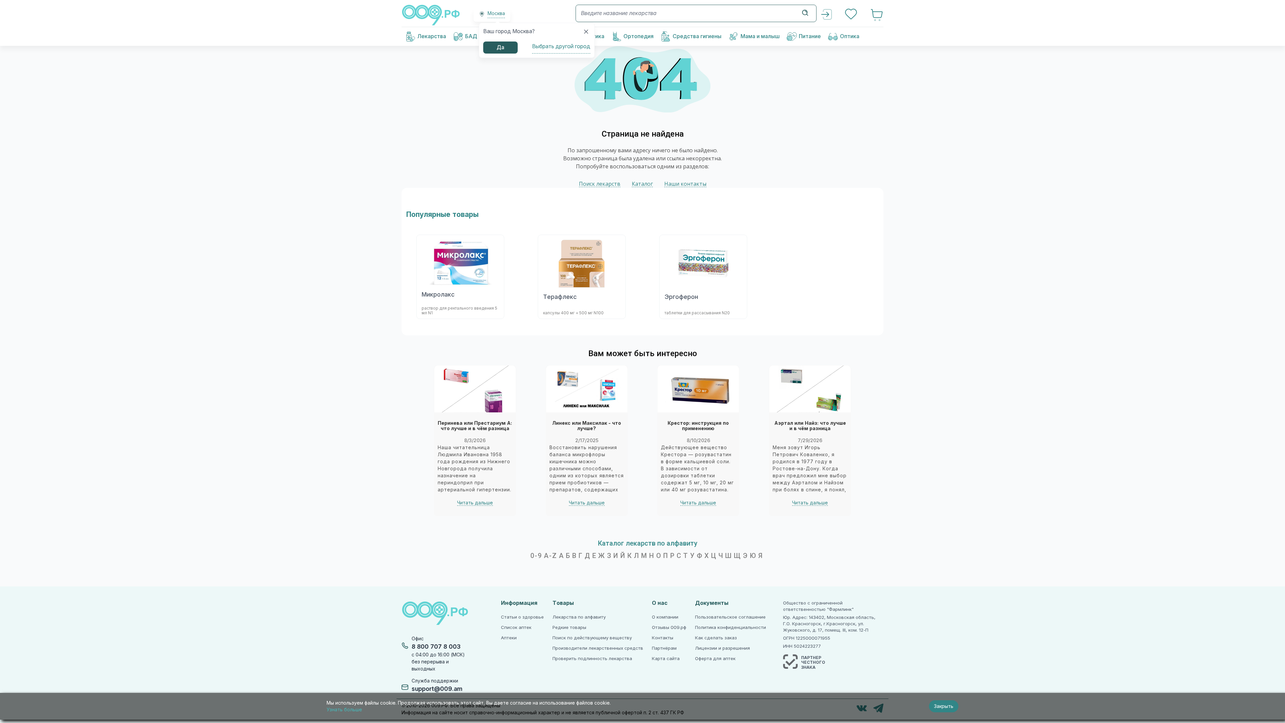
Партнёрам (664, 648)
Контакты (662, 637)
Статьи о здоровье (522, 617)
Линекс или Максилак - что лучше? (586, 425)
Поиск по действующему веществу (592, 637)
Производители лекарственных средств (597, 648)
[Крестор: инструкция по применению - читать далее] (698, 389)
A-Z (550, 555)
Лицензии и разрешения (722, 648)
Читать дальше (475, 502)
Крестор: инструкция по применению (698, 425)
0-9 (536, 555)
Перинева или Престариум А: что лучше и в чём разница (475, 425)
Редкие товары (569, 627)
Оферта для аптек (715, 658)
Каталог (642, 184)
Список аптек (516, 627)
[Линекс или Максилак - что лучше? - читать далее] (586, 389)
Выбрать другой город (561, 46)
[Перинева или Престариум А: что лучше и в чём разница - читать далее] (475, 389)
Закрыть (943, 706)
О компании (665, 617)
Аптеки (509, 637)
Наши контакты (685, 184)
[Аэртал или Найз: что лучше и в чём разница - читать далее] (810, 389)
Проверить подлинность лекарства (592, 658)
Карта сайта (666, 658)
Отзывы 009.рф (669, 627)
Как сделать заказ (716, 637)
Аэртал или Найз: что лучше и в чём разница (810, 425)
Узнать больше (344, 709)
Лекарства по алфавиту (579, 617)
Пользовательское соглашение (730, 617)
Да (500, 47)
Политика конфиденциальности (730, 627)
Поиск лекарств (599, 184)
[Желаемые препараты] (851, 14)
